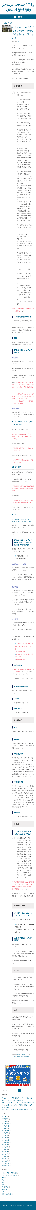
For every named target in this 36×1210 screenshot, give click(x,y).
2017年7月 (5, 1147)
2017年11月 (5, 1140)
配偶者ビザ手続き (22, 1054)
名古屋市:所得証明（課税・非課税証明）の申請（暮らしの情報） (24, 646)
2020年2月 (5, 1121)
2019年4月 (5, 1128)
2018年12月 (5, 1130)
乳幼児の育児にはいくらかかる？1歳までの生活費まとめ (18, 1102)
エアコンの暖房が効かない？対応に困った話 (14, 1100)
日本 (3, 1184)
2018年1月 (5, 1137)
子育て (4, 1182)
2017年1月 (5, 1161)
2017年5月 (5, 1151)
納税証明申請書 (20, 659)
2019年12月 (5, 1123)
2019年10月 (5, 1126)
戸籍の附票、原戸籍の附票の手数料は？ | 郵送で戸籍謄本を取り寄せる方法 (23, 488)
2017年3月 (5, 1156)
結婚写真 (4, 1189)
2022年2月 (5, 1116)
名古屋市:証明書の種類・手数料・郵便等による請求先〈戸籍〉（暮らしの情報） (23, 436)
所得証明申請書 (20, 651)
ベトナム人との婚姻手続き (9, 1173)
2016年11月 (5, 1165)
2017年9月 (5, 1144)
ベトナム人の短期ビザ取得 (9, 1175)
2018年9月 (5, 1133)
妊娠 (3, 1180)
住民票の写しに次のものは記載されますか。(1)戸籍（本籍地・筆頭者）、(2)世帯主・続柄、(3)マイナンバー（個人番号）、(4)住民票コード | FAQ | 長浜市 (23, 398)
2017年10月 (5, 1142)
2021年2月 (5, 1119)
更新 (17, 1056)
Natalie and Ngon (20, 1205)
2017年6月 (5, 1149)
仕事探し (4, 1177)
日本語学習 (5, 1187)
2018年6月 (5, 1135)
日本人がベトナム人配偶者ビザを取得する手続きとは (17, 1098)
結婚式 (4, 1191)
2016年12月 (5, 1163)
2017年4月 (5, 1154)
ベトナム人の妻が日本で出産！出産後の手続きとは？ (17, 1109)
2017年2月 (5, 1158)
